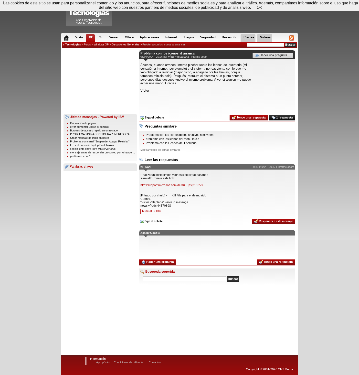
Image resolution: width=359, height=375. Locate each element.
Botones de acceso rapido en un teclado (94, 130)
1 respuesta (284, 117)
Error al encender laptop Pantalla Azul (92, 145)
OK (259, 7)
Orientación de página (83, 123)
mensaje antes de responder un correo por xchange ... (102, 152)
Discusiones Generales (125, 44)
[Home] (66, 38)
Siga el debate (154, 117)
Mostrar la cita (151, 211)
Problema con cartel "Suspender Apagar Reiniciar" (99, 141)
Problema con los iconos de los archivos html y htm (179, 135)
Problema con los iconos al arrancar (163, 44)
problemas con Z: (80, 156)
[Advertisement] (100, 80)
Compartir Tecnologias (89, 14)
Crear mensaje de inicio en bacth (89, 137)
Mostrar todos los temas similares (160, 149)
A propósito (102, 362)
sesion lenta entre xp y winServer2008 (93, 148)
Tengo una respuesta (251, 117)
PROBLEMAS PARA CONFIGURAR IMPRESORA (99, 134)
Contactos (155, 362)
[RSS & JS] (291, 38)
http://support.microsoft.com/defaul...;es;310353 (171, 185)
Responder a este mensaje (275, 221)
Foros (87, 44)
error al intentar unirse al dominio (89, 126)
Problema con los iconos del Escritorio (171, 143)
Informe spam (199, 56)
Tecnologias (73, 44)
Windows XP (101, 44)
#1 (141, 166)
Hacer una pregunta (273, 55)
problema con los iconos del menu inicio (172, 139)
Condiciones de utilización (129, 362)
